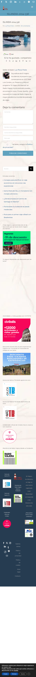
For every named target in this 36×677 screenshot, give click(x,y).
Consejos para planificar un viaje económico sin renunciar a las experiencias (15, 183)
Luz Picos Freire (9, 26)
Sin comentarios (25, 26)
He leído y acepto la (17, 145)
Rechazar (14, 674)
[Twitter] (7, 543)
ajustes (16, 670)
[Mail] (7, 556)
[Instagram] (10, 543)
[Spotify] (9, 551)
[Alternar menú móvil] (32, 7)
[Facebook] (4, 543)
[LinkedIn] (5, 546)
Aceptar (6, 674)
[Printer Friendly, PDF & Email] (8, 54)
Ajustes (23, 674)
